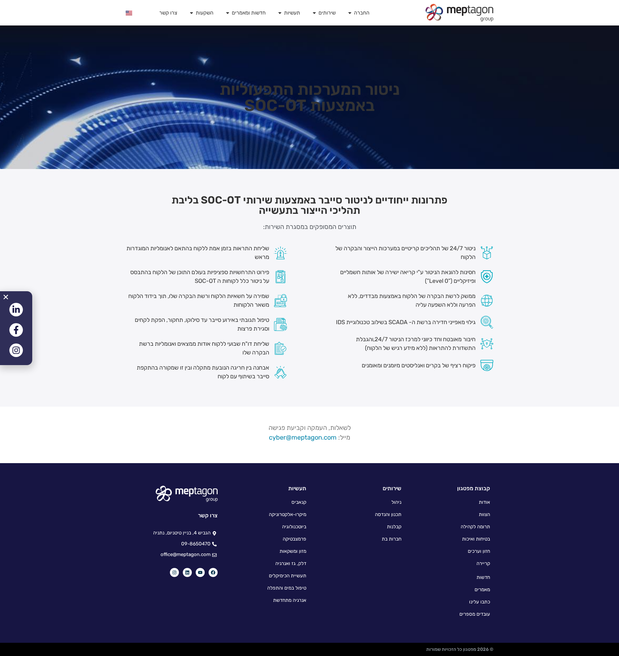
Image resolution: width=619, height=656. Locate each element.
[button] (6, 297)
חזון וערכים (479, 551)
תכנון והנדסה (388, 514)
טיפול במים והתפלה (286, 588)
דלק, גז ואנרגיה (290, 563)
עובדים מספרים (474, 614)
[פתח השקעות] (191, 13)
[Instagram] (174, 572)
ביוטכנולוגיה (294, 527)
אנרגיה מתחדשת (289, 600)
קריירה (483, 563)
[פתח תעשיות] (279, 13)
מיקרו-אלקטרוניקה (287, 514)
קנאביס (298, 502)
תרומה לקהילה (475, 527)
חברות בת (391, 539)
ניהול (396, 502)
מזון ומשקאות (293, 551)
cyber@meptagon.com (303, 437)
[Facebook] (213, 572)
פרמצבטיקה (294, 539)
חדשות (483, 577)
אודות (484, 502)
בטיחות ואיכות (476, 539)
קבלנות (394, 527)
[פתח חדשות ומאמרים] (227, 13)
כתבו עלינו (479, 602)
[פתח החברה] (349, 13)
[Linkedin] (187, 572)
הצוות (484, 514)
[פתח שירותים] (314, 13)
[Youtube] (200, 572)
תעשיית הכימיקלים (287, 576)
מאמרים (482, 589)
